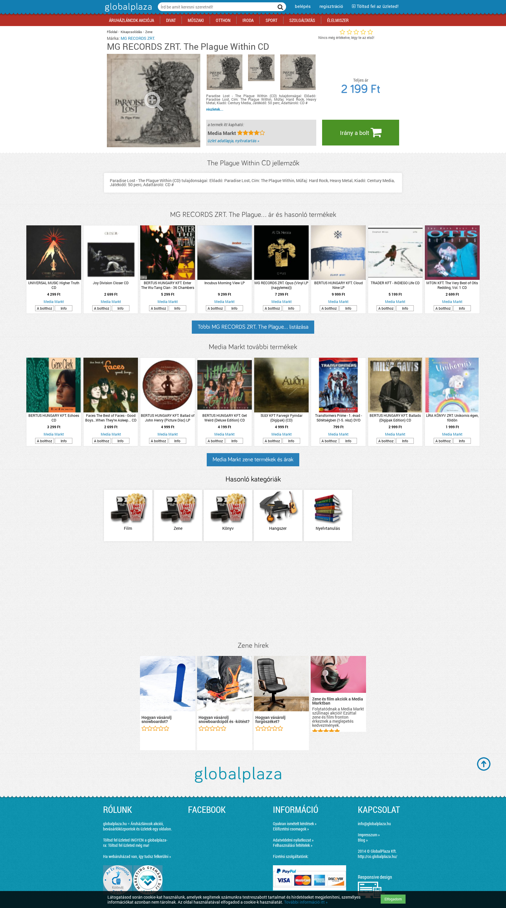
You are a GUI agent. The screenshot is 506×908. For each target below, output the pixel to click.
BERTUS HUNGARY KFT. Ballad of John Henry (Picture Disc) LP (167, 417)
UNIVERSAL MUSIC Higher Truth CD (53, 285)
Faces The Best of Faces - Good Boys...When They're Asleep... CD (110, 417)
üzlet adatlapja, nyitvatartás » (233, 140)
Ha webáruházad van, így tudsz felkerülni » (137, 856)
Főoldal (112, 32)
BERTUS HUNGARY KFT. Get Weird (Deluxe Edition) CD (224, 417)
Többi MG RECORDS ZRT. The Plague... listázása (253, 327)
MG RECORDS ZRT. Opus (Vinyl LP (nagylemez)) (281, 285)
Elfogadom (393, 899)
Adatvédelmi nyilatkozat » (293, 840)
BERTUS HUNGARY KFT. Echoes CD (53, 417)
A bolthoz (44, 308)
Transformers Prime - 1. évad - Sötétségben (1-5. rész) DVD (338, 417)
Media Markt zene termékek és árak (253, 459)
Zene (149, 32)
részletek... (214, 109)
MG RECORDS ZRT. (138, 38)
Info (64, 308)
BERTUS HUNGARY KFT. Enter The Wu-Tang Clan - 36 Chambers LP (167, 285)
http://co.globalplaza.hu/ (377, 856)
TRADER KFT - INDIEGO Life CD (395, 282)
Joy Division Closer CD (111, 282)
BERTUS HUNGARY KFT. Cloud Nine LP (338, 285)
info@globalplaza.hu (374, 823)
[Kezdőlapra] (127, 11)
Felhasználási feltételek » (292, 845)
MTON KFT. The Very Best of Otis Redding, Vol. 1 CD (452, 285)
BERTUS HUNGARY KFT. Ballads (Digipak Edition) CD (395, 417)
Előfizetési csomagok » (291, 829)
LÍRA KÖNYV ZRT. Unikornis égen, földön (452, 417)
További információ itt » (306, 902)
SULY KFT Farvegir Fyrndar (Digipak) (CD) (281, 417)
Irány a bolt (355, 132)
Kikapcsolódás (131, 32)
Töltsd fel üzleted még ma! (128, 845)
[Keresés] (280, 6)
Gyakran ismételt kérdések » (295, 823)
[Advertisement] (253, 592)
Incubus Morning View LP (224, 282)
